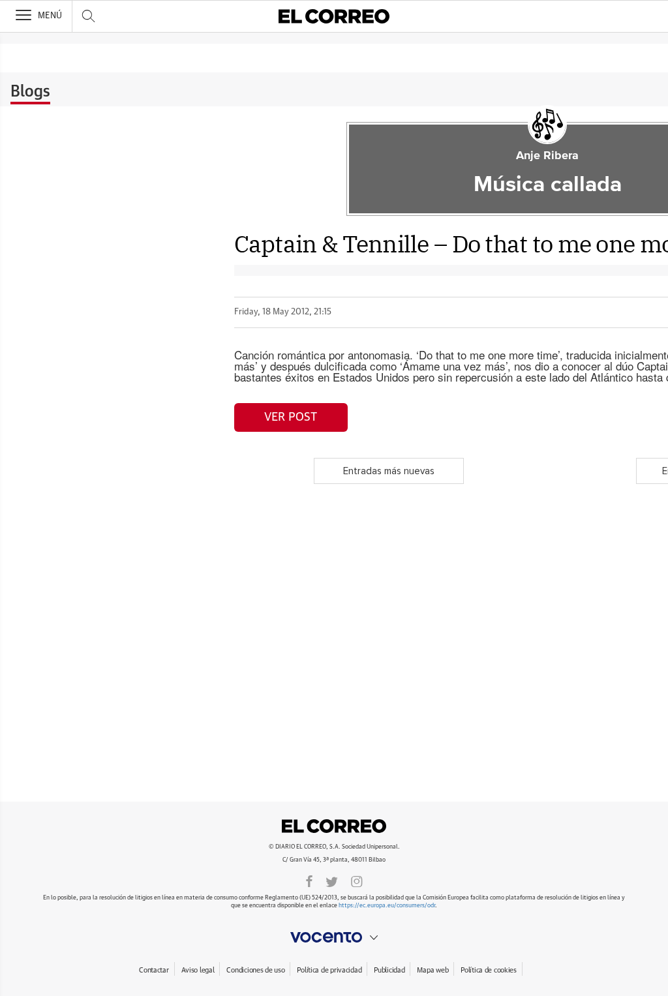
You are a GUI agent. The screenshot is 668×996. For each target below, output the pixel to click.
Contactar (153, 970)
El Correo (334, 826)
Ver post (290, 417)
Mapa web (432, 970)
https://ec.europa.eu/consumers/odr (387, 906)
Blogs (30, 92)
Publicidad (389, 970)
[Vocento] (334, 937)
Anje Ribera (547, 156)
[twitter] (331, 880)
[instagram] (357, 880)
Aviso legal (198, 970)
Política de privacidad (329, 970)
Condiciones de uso (255, 970)
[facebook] (309, 880)
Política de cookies (489, 970)
